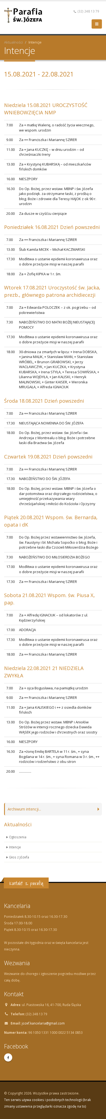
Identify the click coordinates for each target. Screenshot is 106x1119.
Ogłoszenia (17, 837)
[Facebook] (8, 1057)
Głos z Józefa (19, 857)
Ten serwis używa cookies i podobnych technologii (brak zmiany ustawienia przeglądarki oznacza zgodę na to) (47, 1102)
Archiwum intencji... (24, 809)
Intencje (15, 847)
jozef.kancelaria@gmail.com (43, 1023)
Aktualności (13, 42)
